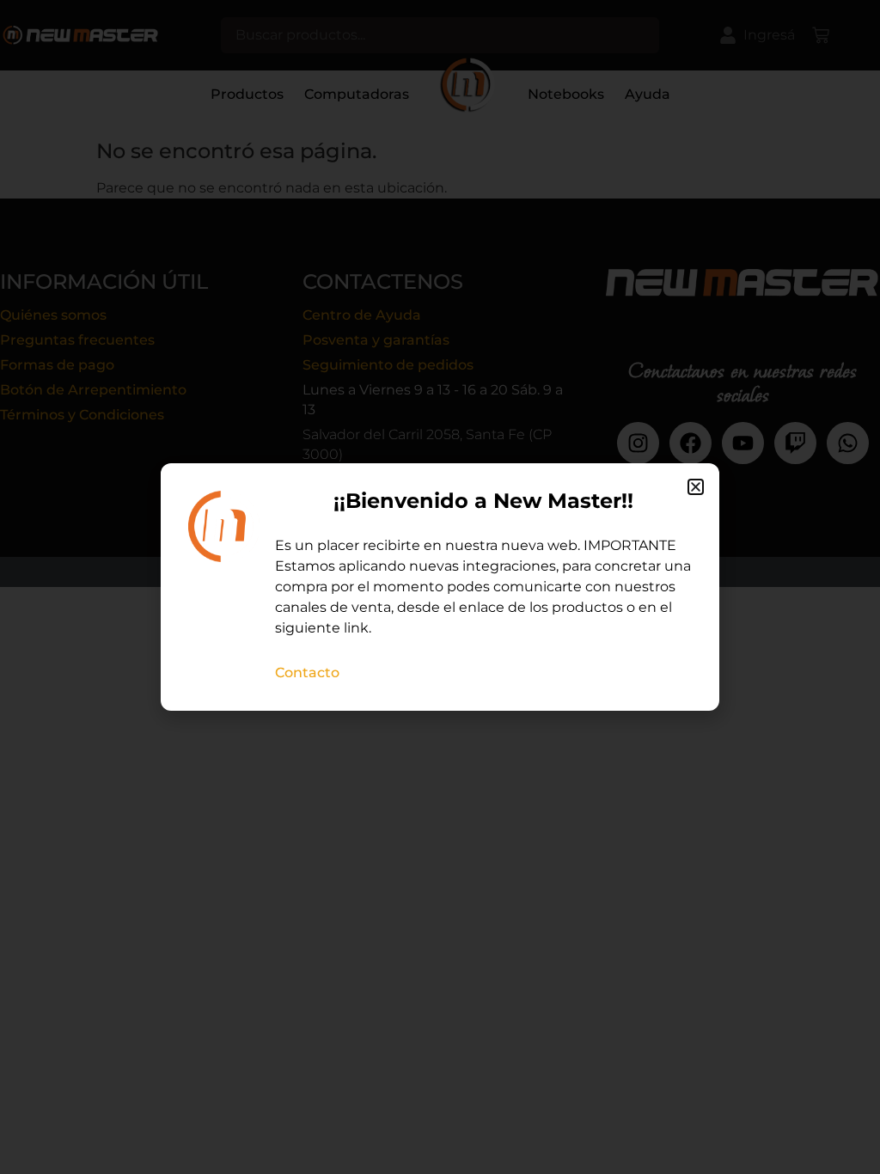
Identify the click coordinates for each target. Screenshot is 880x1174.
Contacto (307, 672)
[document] (440, 587)
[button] (695, 486)
